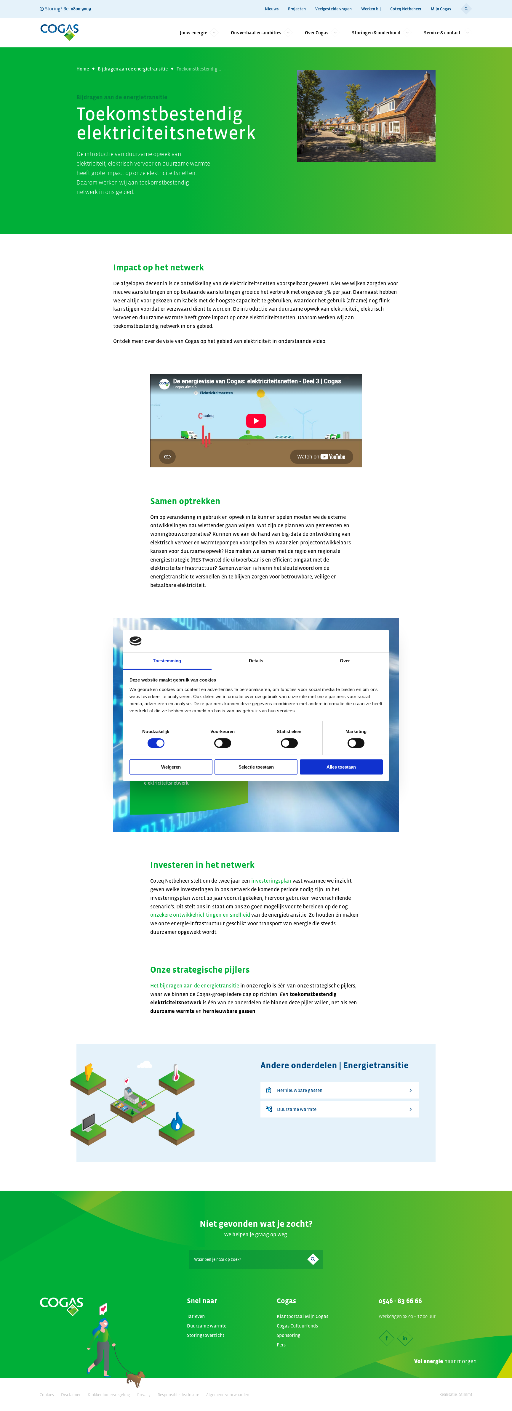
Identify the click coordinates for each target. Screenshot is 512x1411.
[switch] (222, 743)
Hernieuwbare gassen (299, 1090)
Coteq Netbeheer (405, 9)
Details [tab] (256, 660)
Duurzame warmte (296, 1109)
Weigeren (171, 766)
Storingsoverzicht (205, 1335)
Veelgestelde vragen (333, 9)
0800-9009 (81, 8)
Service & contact (442, 32)
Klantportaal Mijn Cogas (302, 1316)
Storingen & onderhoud (376, 32)
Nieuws (272, 9)
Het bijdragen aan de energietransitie (194, 986)
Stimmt (465, 1394)
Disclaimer (71, 1394)
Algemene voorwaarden (227, 1394)
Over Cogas (316, 32)
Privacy (144, 1394)
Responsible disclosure (178, 1394)
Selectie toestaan (256, 766)
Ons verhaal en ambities (256, 32)
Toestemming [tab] (167, 660)
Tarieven (196, 1316)
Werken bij (371, 9)
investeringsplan (271, 881)
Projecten (297, 9)
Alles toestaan (341, 766)
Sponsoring (288, 1335)
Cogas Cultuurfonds (297, 1325)
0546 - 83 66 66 (400, 1300)
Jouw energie (193, 32)
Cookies (47, 1394)
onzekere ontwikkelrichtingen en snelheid (200, 915)
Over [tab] (345, 660)
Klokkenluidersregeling (109, 1394)
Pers (281, 1344)
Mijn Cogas (441, 9)
